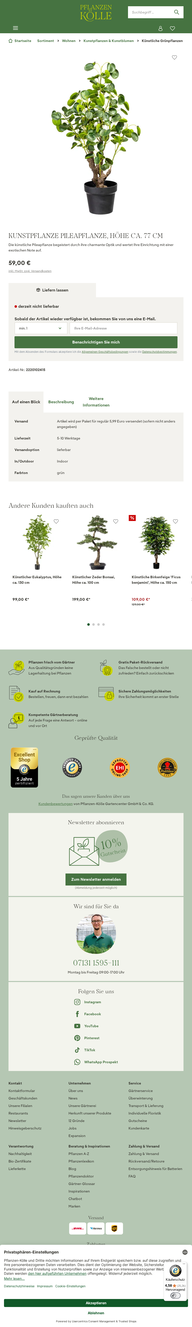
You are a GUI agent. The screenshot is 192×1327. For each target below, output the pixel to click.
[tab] (61, 402)
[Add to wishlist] (56, 522)
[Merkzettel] (172, 29)
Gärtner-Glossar (81, 1184)
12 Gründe (76, 1120)
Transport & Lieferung (146, 1106)
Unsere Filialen (20, 1106)
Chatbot (75, 1198)
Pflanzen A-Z (78, 1154)
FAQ (132, 1176)
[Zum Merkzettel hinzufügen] (174, 58)
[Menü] (15, 28)
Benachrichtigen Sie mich (96, 342)
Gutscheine (137, 1120)
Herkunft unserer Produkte (89, 1113)
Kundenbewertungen (55, 804)
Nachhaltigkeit (20, 1154)
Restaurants (18, 1113)
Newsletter (17, 1120)
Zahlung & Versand (143, 1154)
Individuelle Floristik (144, 1113)
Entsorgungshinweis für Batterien (155, 1168)
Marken (74, 1206)
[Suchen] (177, 12)
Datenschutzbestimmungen (159, 352)
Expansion (77, 1136)
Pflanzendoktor (81, 1176)
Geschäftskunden (22, 1098)
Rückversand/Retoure (146, 1161)
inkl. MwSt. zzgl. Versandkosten (30, 271)
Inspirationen (79, 1191)
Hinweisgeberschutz (25, 1128)
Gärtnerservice (140, 1090)
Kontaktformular (21, 1090)
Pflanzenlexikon (81, 1161)
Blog (72, 1168)
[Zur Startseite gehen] (96, 12)
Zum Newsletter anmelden (96, 879)
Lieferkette (17, 1168)
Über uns (75, 1090)
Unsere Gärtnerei (82, 1106)
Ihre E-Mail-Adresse (90, 328)
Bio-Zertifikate (19, 1161)
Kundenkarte (138, 1128)
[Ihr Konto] (160, 29)
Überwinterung (140, 1098)
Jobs (72, 1128)
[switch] (175, 1295)
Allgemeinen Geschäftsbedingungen (105, 352)
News (73, 1098)
